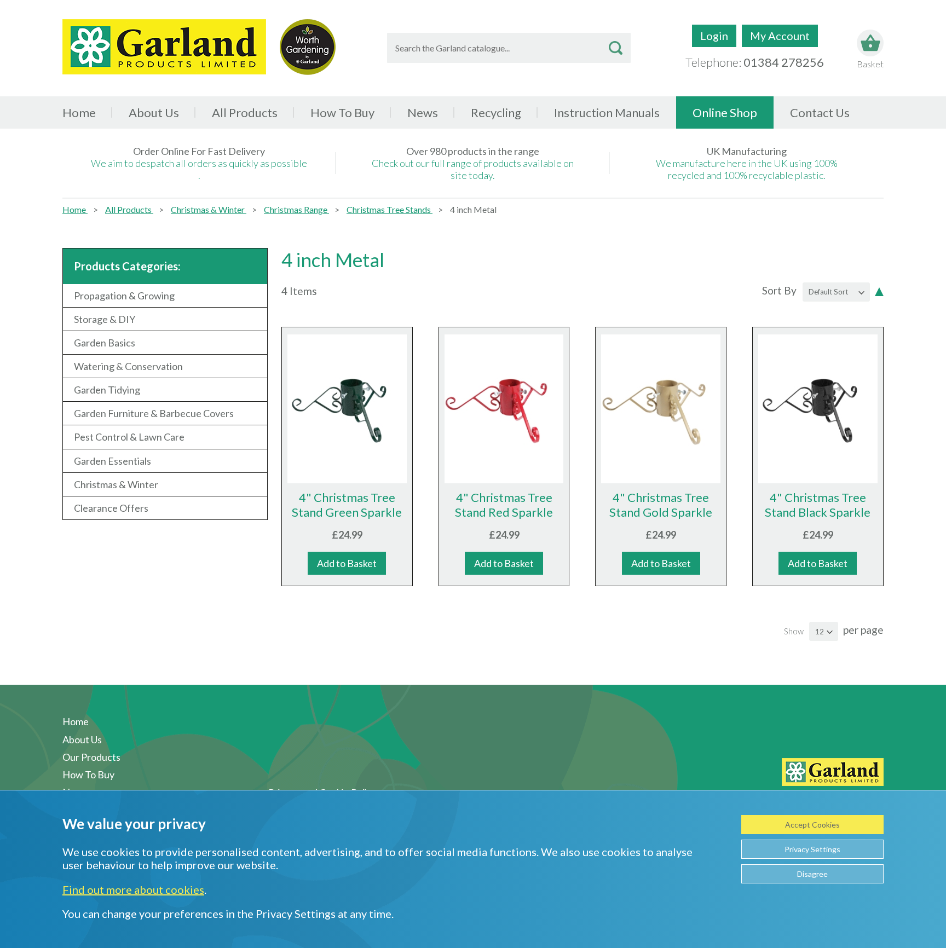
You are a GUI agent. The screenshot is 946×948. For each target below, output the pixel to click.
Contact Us (820, 112)
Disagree (812, 873)
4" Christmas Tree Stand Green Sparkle (347, 504)
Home (79, 112)
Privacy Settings (812, 849)
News (422, 112)
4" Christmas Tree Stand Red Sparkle (504, 504)
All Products (129, 209)
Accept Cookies (812, 824)
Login (714, 35)
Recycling (496, 112)
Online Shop (725, 112)
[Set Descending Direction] (879, 290)
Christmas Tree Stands (389, 209)
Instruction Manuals (607, 112)
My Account (780, 35)
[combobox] (509, 48)
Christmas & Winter (208, 209)
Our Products (91, 757)
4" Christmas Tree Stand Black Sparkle (817, 504)
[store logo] (164, 46)
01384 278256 (783, 62)
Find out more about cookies (133, 889)
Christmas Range (296, 209)
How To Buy (342, 112)
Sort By (779, 290)
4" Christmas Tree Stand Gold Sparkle (660, 504)
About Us (154, 112)
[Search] (615, 48)
